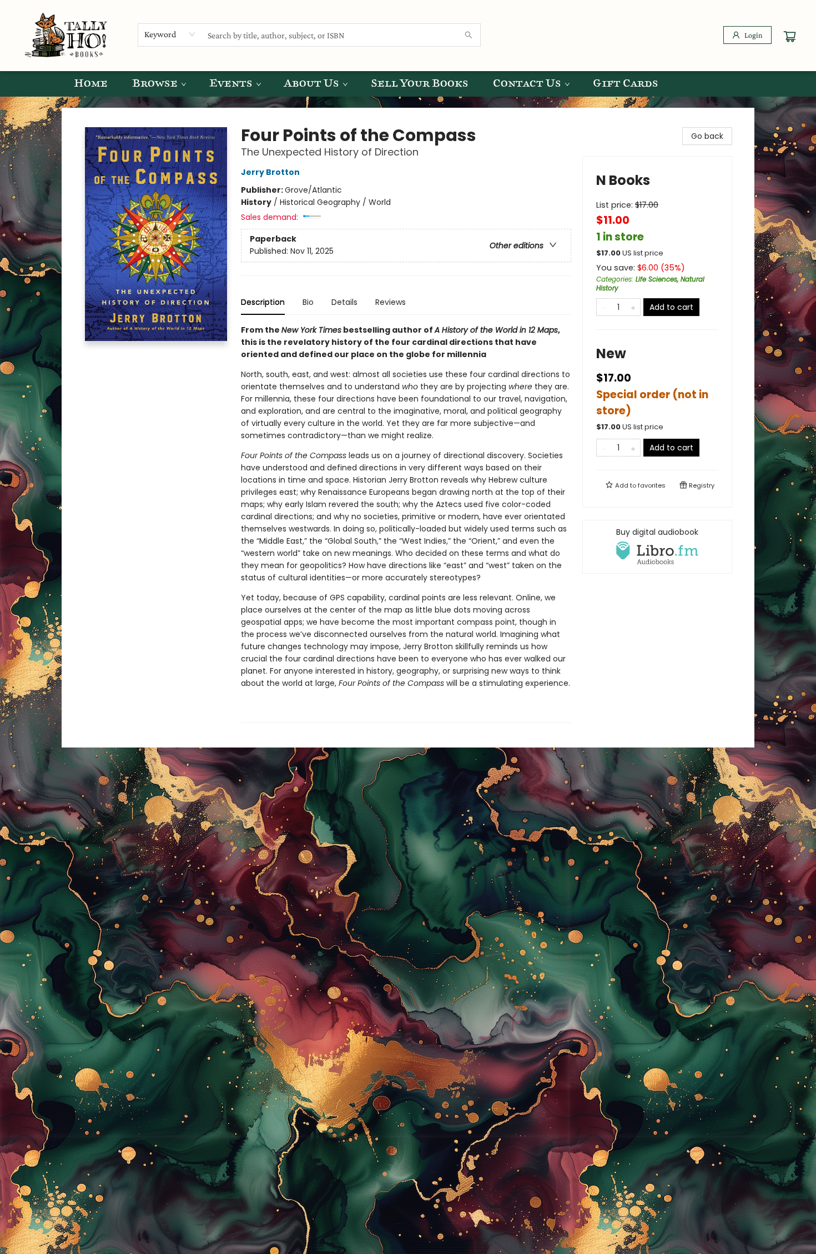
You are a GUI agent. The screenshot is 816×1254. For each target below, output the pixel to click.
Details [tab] (344, 302)
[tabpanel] (406, 523)
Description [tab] (263, 302)
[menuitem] (91, 84)
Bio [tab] (308, 302)
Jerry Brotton (270, 172)
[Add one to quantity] (633, 307)
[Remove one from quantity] (604, 307)
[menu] (408, 84)
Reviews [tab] (390, 302)
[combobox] (170, 34)
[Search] (468, 35)
